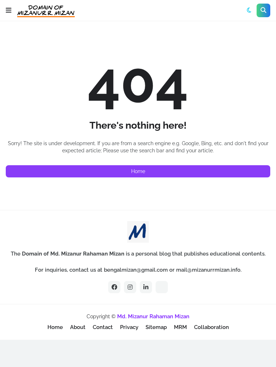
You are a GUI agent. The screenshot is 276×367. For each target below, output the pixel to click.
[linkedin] (146, 287)
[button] (8, 10)
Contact (103, 327)
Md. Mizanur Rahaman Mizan (153, 316)
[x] (162, 287)
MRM (180, 327)
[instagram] (130, 287)
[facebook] (114, 287)
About (78, 327)
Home (138, 171)
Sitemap (156, 327)
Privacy (129, 327)
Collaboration (211, 327)
